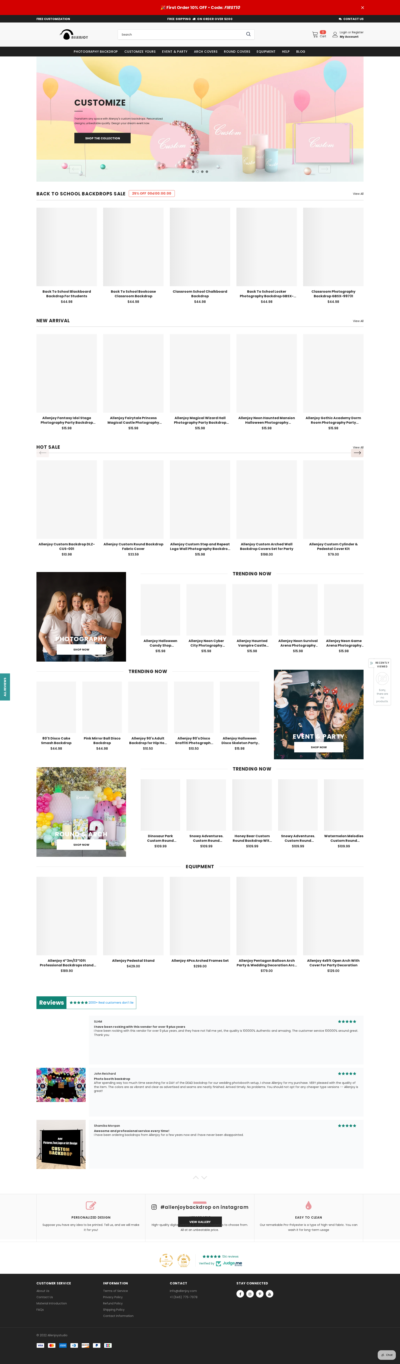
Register (358, 32)
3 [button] (202, 171)
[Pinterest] (260, 1294)
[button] (196, 1179)
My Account (349, 37)
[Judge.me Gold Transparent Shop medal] (166, 1260)
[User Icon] (335, 34)
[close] (362, 7)
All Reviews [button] (5, 687)
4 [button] (207, 171)
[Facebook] (240, 1294)
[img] (79, 1003)
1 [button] (193, 171)
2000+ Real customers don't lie (111, 1003)
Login (344, 32)
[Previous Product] (42, 453)
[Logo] (73, 34)
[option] (200, 119)
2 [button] (197, 171)
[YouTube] (269, 1294)
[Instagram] (250, 1294)
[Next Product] (357, 453)
